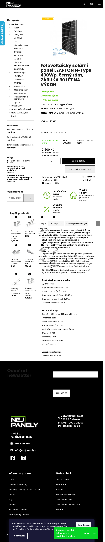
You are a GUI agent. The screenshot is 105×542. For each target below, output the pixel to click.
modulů (61, 261)
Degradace (47, 253)
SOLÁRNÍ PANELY (19, 24)
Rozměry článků (49, 325)
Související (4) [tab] (56, 223)
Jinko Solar (19, 62)
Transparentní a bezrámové (21, 98)
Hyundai (18, 52)
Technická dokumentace (80, 169)
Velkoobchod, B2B (64, 499)
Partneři (12, 504)
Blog (10, 499)
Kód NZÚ (45, 344)
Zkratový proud (48, 291)
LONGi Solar (19, 69)
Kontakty (13, 494)
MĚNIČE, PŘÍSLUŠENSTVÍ (21, 109)
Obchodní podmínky (18, 484)
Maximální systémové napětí (55, 329)
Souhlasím (84, 525)
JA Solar (17, 59)
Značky (14, 116)
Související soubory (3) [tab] (76, 223)
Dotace (59, 509)
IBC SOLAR (18, 55)
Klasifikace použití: (50, 340)
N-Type (61, 104)
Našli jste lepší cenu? (50, 155)
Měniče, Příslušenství (65, 494)
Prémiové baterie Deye (18, 161)
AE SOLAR (18, 38)
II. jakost (17, 102)
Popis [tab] (43, 223)
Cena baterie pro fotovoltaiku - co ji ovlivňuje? (16, 168)
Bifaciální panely (21, 90)
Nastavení (19, 535)
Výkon (16, 28)
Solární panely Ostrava (19, 514)
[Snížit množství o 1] (45, 161)
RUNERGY (19, 76)
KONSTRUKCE (17, 106)
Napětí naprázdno (50, 287)
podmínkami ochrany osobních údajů (73, 383)
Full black (18, 31)
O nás (11, 479)
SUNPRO (17, 83)
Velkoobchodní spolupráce (68, 504)
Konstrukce (61, 484)
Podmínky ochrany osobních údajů (24, 489)
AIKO (16, 41)
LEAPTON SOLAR (21, 65)
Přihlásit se (61, 393)
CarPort (59, 489)
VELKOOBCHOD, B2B (19, 113)
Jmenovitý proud (49, 299)
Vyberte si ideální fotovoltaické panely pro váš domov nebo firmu (19, 178)
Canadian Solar (21, 45)
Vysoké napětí (20, 93)
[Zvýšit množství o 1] (57, 161)
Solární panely (62, 479)
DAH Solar (18, 48)
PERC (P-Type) (84, 232)
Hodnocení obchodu (18, 509)
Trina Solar (19, 79)
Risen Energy (19, 72)
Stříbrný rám (19, 86)
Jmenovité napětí (50, 295)
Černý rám (18, 34)
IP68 (53, 333)
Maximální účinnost (50, 302)
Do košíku (80, 161)
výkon (82, 272)
